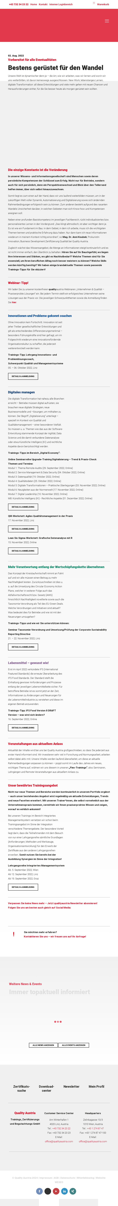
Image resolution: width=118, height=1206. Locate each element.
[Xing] (73, 1191)
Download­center (46, 1088)
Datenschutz (67, 1177)
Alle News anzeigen (43, 1045)
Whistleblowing (85, 1177)
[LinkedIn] (64, 1191)
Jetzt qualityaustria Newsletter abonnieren (72, 903)
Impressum (45, 1177)
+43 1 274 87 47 (95, 1128)
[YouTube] (56, 1191)
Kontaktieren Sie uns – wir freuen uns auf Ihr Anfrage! (55, 936)
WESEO (59, 1182)
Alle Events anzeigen (73, 1045)
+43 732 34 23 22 (18, 4)
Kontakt (43, 4)
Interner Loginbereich (61, 4)
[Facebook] (39, 1191)
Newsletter (71, 1086)
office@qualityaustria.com (59, 1141)
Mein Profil (96, 1086)
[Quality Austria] (26, 25)
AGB (56, 1177)
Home (33, 4)
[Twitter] (48, 1191)
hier (14, 302)
